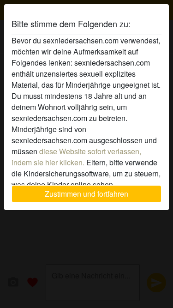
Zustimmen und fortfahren (86, 193)
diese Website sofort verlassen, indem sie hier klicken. (76, 157)
